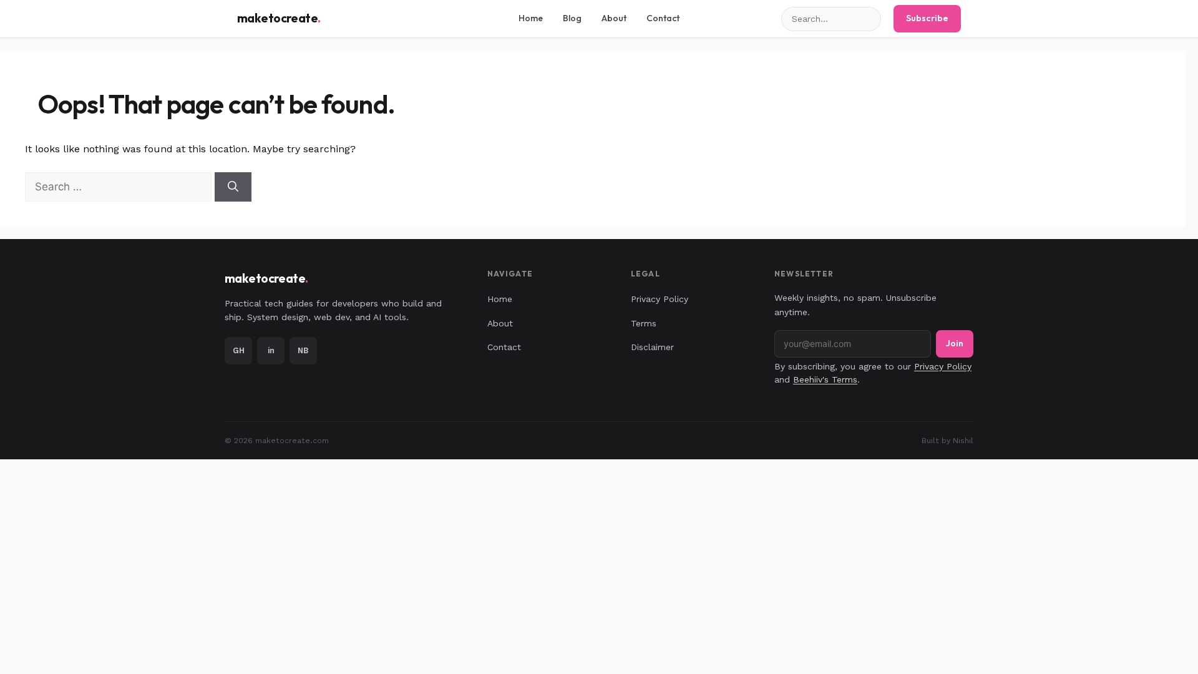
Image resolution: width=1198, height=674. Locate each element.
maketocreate (279, 18)
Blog (572, 18)
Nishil (963, 440)
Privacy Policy (659, 299)
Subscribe (927, 18)
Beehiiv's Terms (825, 379)
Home (531, 18)
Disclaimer (652, 347)
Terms (643, 323)
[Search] (233, 187)
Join (954, 343)
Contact (662, 18)
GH (239, 350)
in (271, 350)
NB (303, 350)
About (613, 18)
